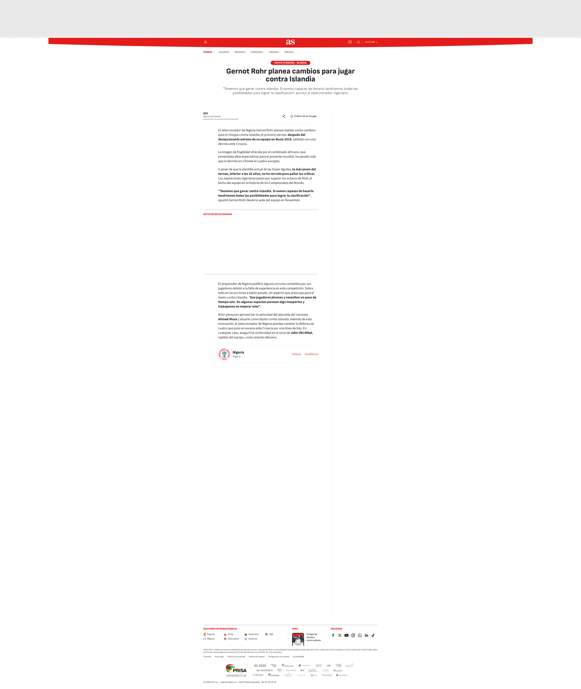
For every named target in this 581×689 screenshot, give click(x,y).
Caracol (349, 665)
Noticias (296, 354)
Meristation (341, 675)
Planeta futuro (325, 670)
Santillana (287, 665)
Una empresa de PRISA (236, 668)
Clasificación (257, 52)
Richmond (257, 675)
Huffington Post (264, 670)
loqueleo (326, 675)
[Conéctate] (358, 42)
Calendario (274, 52)
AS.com (328, 665)
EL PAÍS (260, 665)
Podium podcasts (288, 675)
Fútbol (207, 52)
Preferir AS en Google (305, 116)
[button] (284, 116)
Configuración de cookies (278, 656)
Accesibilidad (298, 656)
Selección (289, 52)
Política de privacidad (236, 656)
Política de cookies (256, 656)
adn (338, 665)
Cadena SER (318, 665)
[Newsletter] (350, 42)
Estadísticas (311, 354)
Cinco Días (291, 670)
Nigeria (238, 352)
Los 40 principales (273, 665)
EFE (205, 113)
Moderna (274, 675)
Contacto (207, 656)
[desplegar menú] (205, 42)
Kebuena (338, 670)
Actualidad (224, 52)
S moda (313, 675)
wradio (279, 670)
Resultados (240, 52)
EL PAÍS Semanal (313, 670)
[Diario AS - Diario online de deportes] (290, 42)
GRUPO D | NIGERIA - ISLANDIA (290, 62)
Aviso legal (219, 656)
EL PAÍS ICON (301, 675)
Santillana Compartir (305, 665)
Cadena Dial (302, 670)
